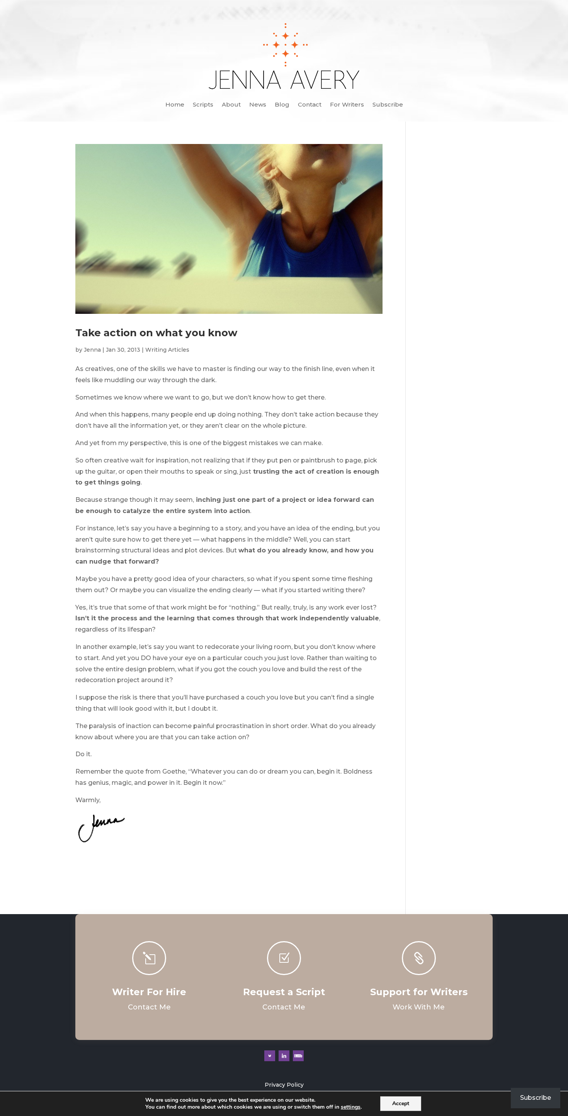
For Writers (347, 105)
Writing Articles (167, 349)
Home (174, 105)
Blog (282, 105)
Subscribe (387, 105)
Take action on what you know (156, 333)
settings (351, 1107)
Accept (400, 1103)
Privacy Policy (284, 1084)
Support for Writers (419, 991)
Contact (309, 105)
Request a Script (284, 991)
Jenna (92, 349)
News (257, 105)
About (231, 105)
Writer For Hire (149, 991)
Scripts (203, 105)
